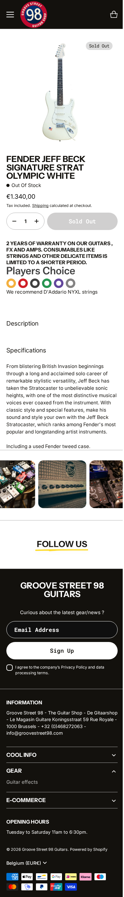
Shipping (40, 200)
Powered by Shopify (88, 852)
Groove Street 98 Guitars (45, 852)
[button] (10, 14)
